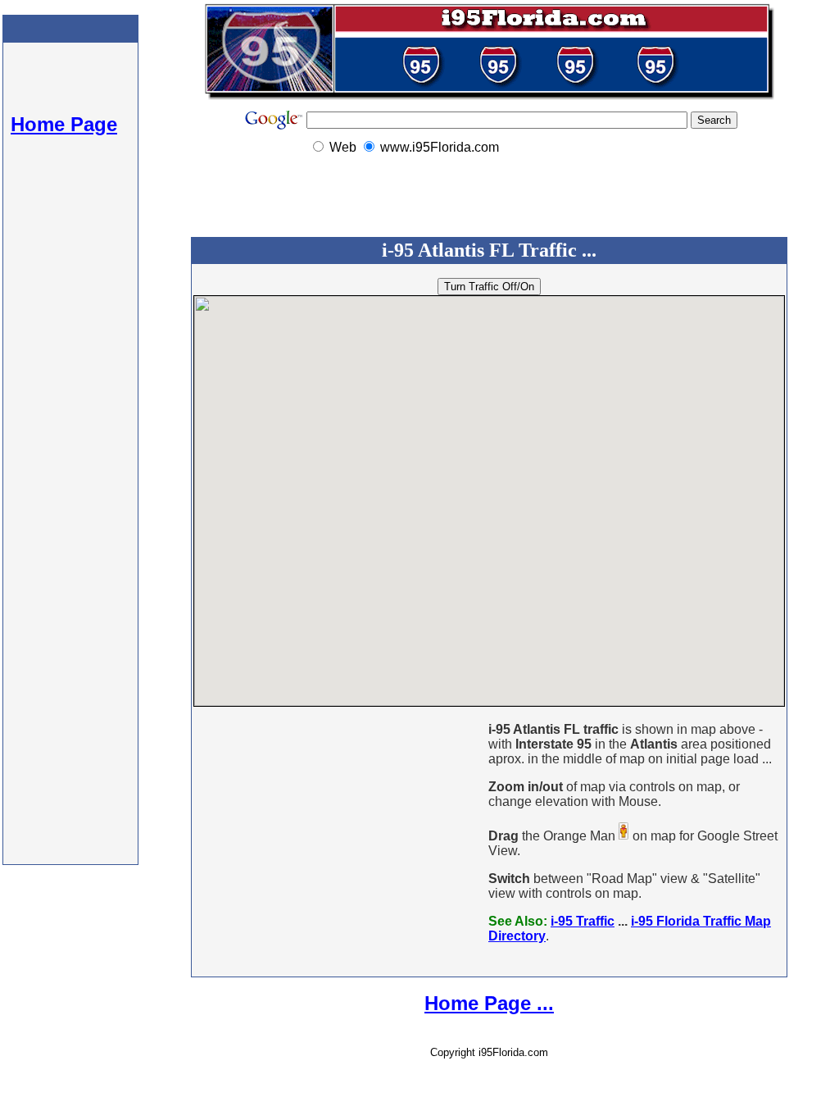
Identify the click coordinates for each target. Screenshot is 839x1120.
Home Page (64, 124)
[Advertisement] (70, 566)
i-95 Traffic (583, 921)
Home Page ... (489, 1003)
